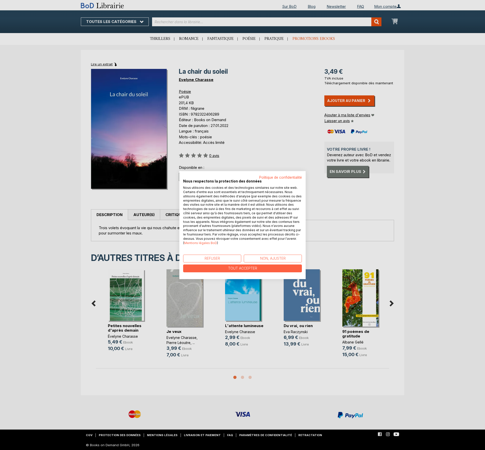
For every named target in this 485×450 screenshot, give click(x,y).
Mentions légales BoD (200, 243)
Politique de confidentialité (280, 177)
